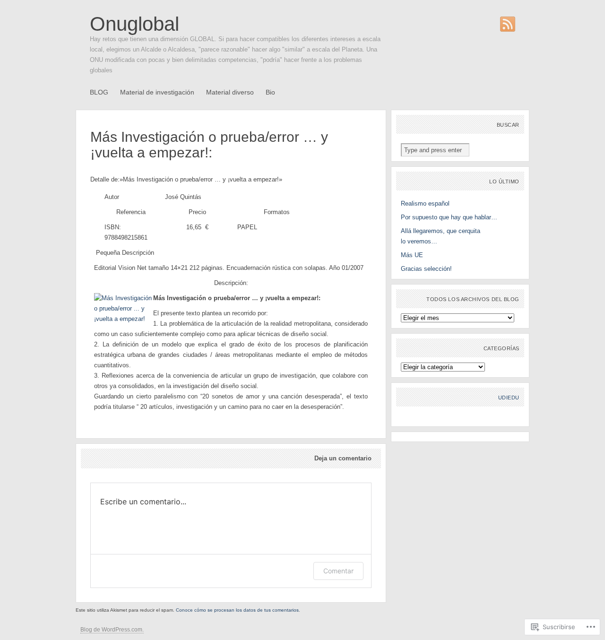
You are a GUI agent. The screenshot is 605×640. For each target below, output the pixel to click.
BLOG (99, 92)
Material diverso (230, 92)
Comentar (338, 571)
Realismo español (425, 203)
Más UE (412, 255)
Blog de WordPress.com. (112, 629)
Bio (270, 92)
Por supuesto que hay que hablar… (449, 217)
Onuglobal (134, 24)
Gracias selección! (426, 268)
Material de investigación (157, 92)
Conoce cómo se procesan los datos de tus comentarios (237, 610)
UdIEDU (508, 397)
